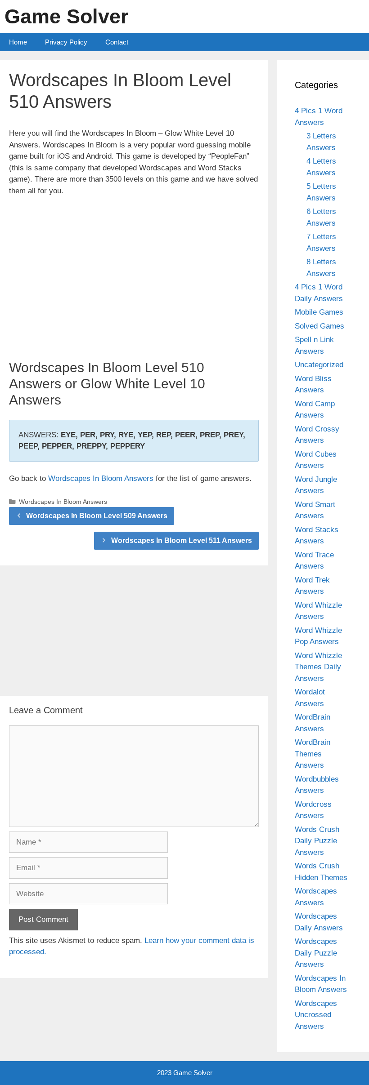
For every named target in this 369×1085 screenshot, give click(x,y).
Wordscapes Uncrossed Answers (316, 1015)
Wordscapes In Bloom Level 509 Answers (96, 516)
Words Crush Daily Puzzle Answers (317, 841)
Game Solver (66, 16)
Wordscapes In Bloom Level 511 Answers (181, 540)
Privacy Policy (66, 42)
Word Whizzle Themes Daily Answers (318, 667)
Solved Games (319, 326)
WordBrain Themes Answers (312, 753)
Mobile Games (319, 312)
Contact (116, 42)
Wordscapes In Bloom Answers (100, 478)
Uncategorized (319, 364)
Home (18, 42)
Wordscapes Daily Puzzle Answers (316, 953)
